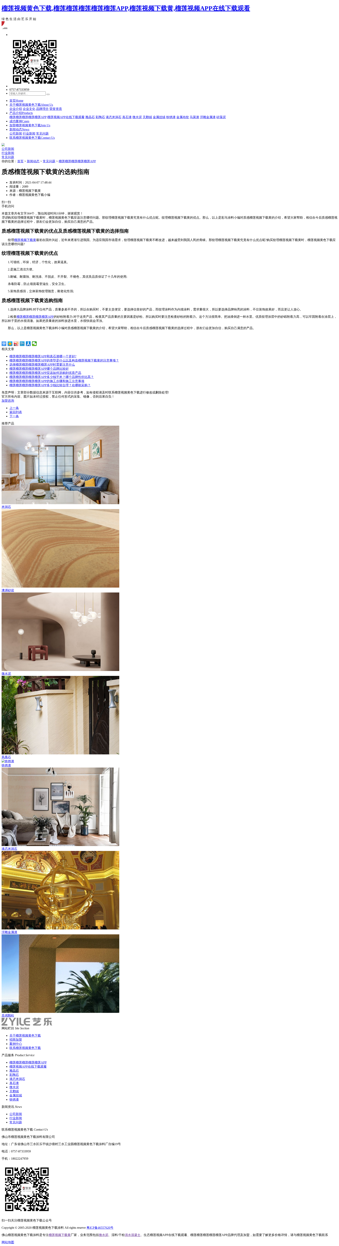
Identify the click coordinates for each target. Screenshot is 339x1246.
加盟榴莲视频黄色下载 (29, 125)
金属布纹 (182, 117)
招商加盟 (15, 1039)
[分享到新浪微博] (16, 343)
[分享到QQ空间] (10, 343)
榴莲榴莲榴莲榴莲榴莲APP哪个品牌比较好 (39, 368)
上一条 (14, 408)
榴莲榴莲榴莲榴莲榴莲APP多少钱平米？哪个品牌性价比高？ (51, 377)
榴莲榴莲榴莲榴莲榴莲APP (27, 117)
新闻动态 (19, 129)
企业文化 (29, 108)
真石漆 (127, 117)
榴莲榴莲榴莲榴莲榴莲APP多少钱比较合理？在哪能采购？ (50, 385)
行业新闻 (29, 133)
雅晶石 (90, 117)
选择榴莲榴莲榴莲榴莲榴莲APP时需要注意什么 (42, 364)
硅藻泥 (221, 117)
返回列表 (15, 412)
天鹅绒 (147, 117)
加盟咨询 (8, 400)
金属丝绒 (159, 117)
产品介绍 (21, 113)
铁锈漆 (171, 117)
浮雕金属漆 (208, 117)
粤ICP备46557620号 (100, 1227)
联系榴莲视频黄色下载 (32, 137)
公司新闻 (15, 133)
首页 (16, 100)
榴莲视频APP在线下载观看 (66, 117)
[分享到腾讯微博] (22, 343)
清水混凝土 (132, 1235)
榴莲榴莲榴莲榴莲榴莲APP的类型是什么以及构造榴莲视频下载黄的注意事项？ (64, 360)
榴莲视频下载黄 (25, 240)
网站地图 (8, 1242)
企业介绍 (15, 108)
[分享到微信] (34, 343)
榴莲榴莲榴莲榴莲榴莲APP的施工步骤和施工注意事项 (46, 381)
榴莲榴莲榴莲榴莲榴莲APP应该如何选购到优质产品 (45, 372)
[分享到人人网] (28, 343)
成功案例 (19, 121)
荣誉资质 (55, 108)
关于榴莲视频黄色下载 (31, 104)
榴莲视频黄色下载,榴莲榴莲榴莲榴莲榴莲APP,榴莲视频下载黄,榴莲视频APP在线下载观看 (126, 8)
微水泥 (137, 117)
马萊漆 (194, 117)
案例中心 (15, 1043)
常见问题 (42, 133)
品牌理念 (42, 108)
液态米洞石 (113, 117)
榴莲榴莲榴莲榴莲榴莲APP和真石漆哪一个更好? (42, 356)
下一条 (14, 416)
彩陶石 (100, 117)
